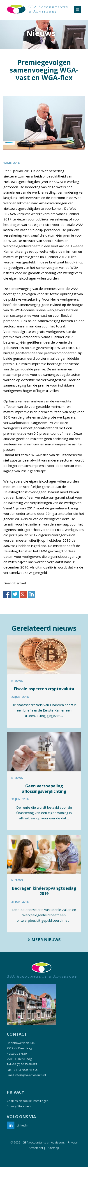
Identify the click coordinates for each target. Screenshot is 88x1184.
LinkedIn (22, 1125)
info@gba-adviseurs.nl (30, 1075)
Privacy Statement (19, 1106)
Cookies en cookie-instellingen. (28, 1101)
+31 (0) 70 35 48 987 (24, 1064)
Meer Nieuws (45, 939)
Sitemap (53, 1148)
